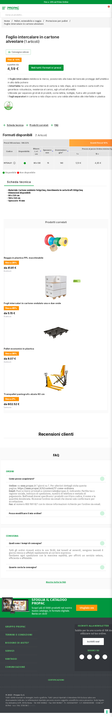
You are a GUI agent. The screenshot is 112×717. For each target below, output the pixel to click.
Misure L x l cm (36, 151)
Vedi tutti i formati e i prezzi (46, 67)
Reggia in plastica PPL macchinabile (23, 257)
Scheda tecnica (15, 125)
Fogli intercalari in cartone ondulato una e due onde (32, 303)
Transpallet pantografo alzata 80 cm (24, 394)
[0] (109, 8)
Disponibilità (24, 151)
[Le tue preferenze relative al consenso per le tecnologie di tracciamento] (107, 712)
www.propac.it (28, 485)
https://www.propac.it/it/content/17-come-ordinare (46, 488)
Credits (32, 706)
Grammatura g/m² (60, 151)
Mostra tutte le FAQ (56, 582)
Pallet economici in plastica (19, 348)
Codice (9, 151)
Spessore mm (47, 151)
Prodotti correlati (39, 125)
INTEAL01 (8, 163)
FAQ (56, 125)
